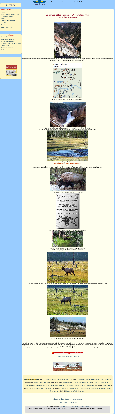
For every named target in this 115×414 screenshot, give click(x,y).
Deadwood (90, 385)
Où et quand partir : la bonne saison (11, 43)
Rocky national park (97, 379)
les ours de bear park (38, 385)
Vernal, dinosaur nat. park (60, 379)
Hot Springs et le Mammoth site (82, 382)
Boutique (3, 50)
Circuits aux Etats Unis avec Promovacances (67, 399)
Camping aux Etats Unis (8, 20)
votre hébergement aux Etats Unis (68, 356)
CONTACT (64, 406)
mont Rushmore (60, 385)
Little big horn (36, 388)
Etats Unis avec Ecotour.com (67, 402)
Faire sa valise (5, 45)
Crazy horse (50, 385)
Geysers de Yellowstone (98, 388)
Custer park (96, 382)
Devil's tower (107, 385)
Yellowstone (64, 388)
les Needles (70, 385)
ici (58, 408)
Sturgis (84, 385)
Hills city (78, 385)
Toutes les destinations (7, 41)
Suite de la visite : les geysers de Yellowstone (68, 353)
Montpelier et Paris (71, 391)
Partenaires (74, 406)
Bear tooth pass (46, 388)
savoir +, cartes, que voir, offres (10, 14)
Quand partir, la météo (7, 16)
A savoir (3, 12)
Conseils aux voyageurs (7, 39)
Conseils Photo (5, 37)
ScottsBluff (45, 382)
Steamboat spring (84, 379)
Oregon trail (37, 382)
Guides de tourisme (6, 27)
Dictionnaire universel (7, 47)
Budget (3, 18)
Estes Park (107, 379)
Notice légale (84, 406)
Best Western (5, 25)
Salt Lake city (47, 379)
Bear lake (81, 391)
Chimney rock (66, 382)
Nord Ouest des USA (31, 379)
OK (106, 408)
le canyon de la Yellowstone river (79, 388)
